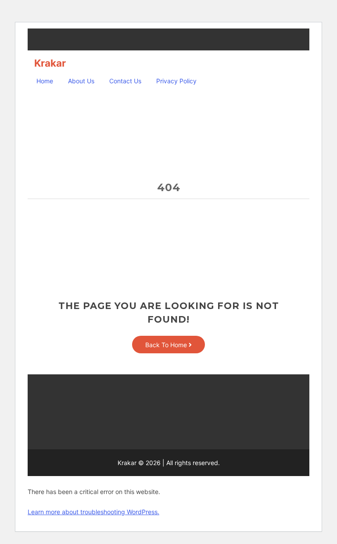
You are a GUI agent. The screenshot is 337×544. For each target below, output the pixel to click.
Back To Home (167, 344)
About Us (81, 81)
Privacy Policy (176, 81)
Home (44, 81)
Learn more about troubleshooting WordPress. (93, 512)
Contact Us (125, 81)
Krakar (50, 63)
